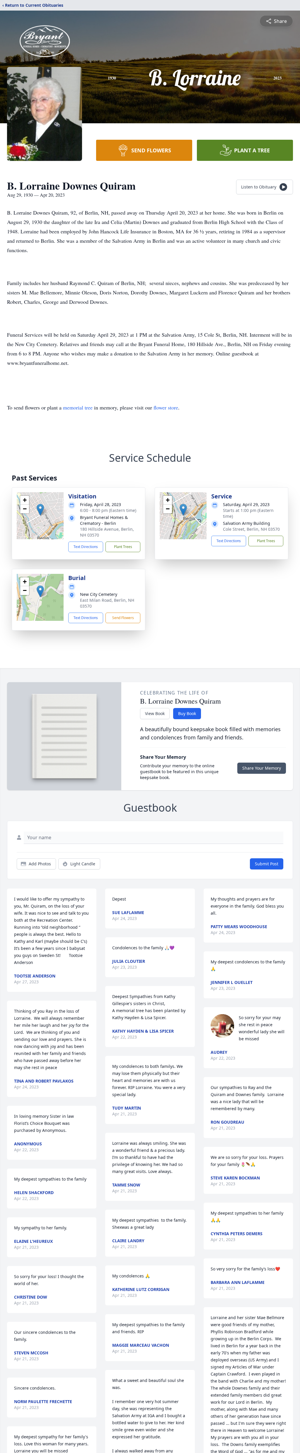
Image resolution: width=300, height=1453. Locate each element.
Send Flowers (123, 617)
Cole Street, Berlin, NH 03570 (251, 529)
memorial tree (78, 407)
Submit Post (266, 864)
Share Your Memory (261, 768)
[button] (40, 510)
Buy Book (187, 713)
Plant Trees (123, 546)
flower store (166, 407)
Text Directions (86, 546)
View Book (155, 713)
